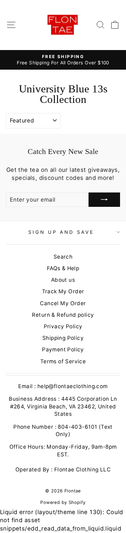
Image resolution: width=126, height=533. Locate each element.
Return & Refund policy (63, 314)
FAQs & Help (63, 268)
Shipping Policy (63, 338)
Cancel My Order (63, 303)
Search (63, 256)
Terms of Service (63, 361)
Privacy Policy (63, 326)
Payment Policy (63, 349)
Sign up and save (61, 232)
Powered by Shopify (62, 502)
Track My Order (63, 291)
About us (63, 279)
